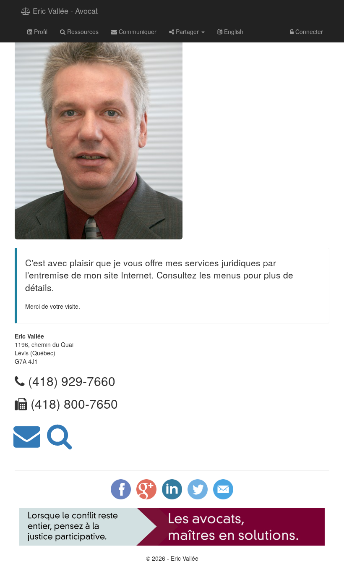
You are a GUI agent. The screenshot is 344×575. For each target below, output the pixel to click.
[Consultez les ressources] (59, 434)
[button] (187, 31)
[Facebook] (121, 488)
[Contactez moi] (26, 434)
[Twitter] (198, 488)
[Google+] (146, 488)
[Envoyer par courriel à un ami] (223, 488)
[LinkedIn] (172, 488)
